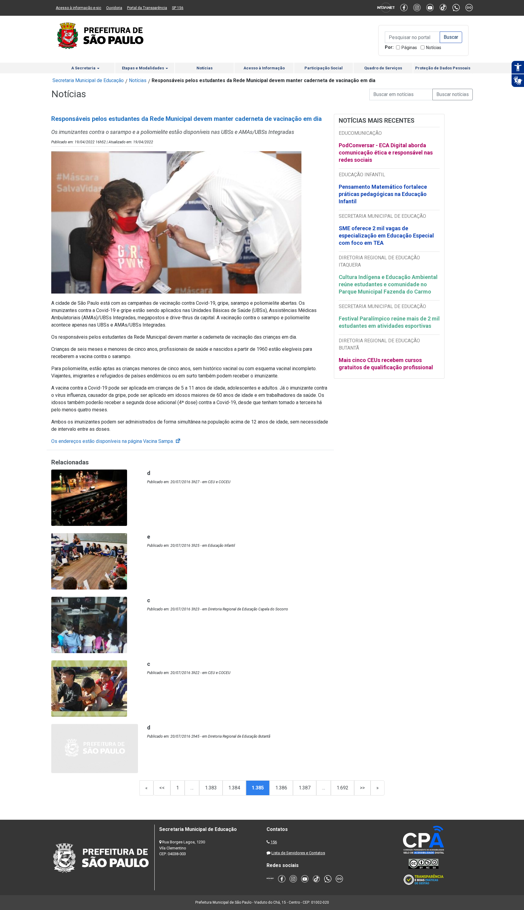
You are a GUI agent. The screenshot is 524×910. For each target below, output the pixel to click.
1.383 (211, 788)
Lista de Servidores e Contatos (298, 853)
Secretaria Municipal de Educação (88, 80)
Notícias (433, 47)
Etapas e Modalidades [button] (143, 68)
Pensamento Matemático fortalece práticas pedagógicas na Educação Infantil (383, 194)
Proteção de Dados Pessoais (442, 68)
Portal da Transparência (147, 8)
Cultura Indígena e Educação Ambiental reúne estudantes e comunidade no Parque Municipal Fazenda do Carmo (388, 284)
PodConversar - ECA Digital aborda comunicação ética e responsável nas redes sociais (386, 152)
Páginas (409, 47)
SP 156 (177, 8)
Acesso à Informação (264, 68)
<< (162, 788)
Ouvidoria (114, 8)
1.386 (281, 788)
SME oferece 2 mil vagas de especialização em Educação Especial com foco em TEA (386, 235)
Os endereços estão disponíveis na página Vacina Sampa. (116, 441)
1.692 (342, 788)
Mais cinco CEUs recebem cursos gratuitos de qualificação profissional (386, 363)
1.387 (305, 788)
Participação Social (323, 68)
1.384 (234, 788)
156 (273, 842)
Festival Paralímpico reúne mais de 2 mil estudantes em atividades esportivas (389, 322)
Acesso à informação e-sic (78, 8)
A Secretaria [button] (83, 68)
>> (362, 788)
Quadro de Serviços (383, 68)
